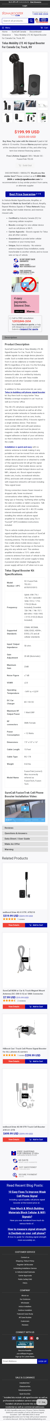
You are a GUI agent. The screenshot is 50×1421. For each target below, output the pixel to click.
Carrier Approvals (25, 1276)
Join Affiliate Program (25, 1354)
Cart (46, 28)
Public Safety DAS (25, 1279)
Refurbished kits (25, 1390)
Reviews (25, 1325)
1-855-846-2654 (40, 14)
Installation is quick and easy (18, 447)
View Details (14, 925)
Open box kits (24, 1394)
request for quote (29, 329)
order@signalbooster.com (27, 179)
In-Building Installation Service (25, 1268)
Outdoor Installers (25, 1310)
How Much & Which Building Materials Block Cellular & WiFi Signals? (27, 1212)
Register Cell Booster (25, 1265)
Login (25, 6)
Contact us (25, 1257)
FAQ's (25, 1283)
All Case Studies (25, 1317)
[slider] (25, 820)
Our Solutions (25, 1299)
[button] (25, 284)
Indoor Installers (25, 1306)
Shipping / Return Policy (25, 1261)
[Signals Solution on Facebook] (14, 1338)
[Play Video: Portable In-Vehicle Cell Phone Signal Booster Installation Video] (25, 808)
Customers (25, 1321)
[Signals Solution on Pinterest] (31, 1338)
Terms (35, 1410)
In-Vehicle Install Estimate (25, 1272)
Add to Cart (37, 925)
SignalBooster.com (18, 1410)
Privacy (29, 1410)
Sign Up (42, 1361)
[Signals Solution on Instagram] (37, 1338)
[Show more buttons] (42, 820)
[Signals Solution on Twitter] (25, 1338)
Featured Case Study (25, 1314)
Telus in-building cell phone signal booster (25, 392)
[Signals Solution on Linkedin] (20, 1338)
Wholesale (25, 1303)
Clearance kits (24, 1386)
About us (25, 1296)
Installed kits (24, 1383)
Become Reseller (24, 1350)
